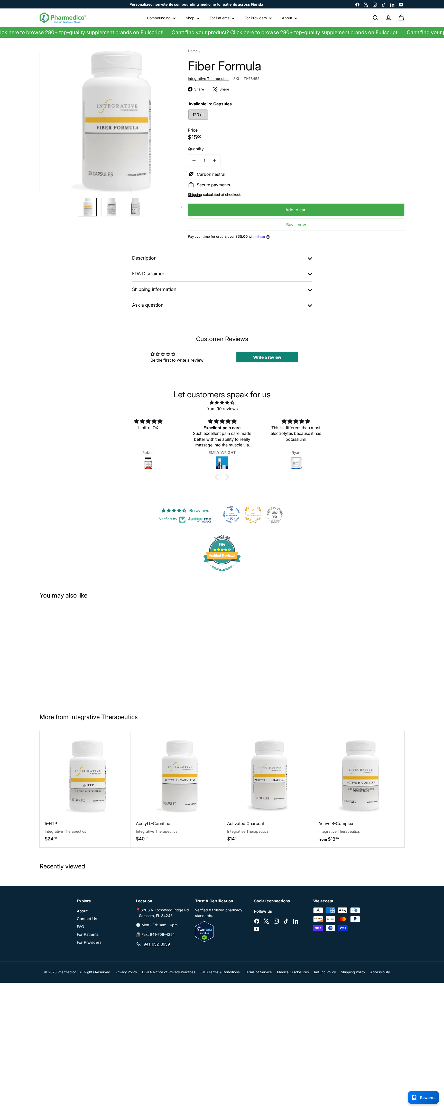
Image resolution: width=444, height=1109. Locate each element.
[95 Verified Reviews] (222, 573)
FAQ (80, 926)
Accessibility (380, 972)
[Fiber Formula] (70, 654)
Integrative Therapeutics (104, 717)
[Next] (179, 207)
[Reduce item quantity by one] (194, 160)
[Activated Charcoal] (267, 789)
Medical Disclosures (293, 972)
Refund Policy (325, 972)
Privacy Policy (126, 972)
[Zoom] (111, 122)
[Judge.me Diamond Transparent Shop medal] (231, 514)
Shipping (195, 195)
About (287, 18)
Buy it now (296, 224)
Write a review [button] (267, 357)
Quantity (196, 148)
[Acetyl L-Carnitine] (176, 789)
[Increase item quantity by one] (214, 160)
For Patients (220, 18)
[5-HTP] (85, 789)
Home (193, 51)
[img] (222, 402)
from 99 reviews (222, 408)
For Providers (256, 18)
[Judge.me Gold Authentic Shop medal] (253, 514)
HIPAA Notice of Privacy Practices (168, 972)
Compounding (159, 18)
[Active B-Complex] (358, 789)
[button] (218, 477)
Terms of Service (258, 972)
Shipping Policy (353, 972)
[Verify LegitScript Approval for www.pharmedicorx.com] (222, 931)
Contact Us (87, 918)
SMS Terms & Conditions (220, 972)
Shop (191, 18)
